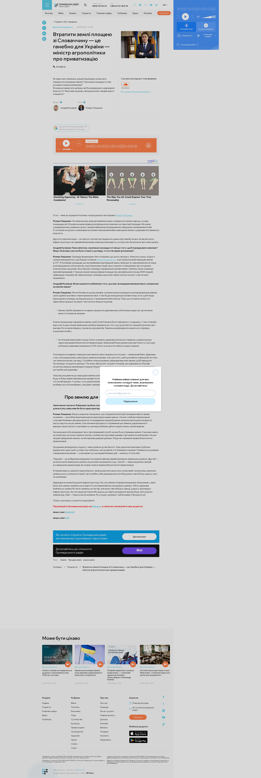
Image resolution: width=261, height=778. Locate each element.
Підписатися (130, 401)
